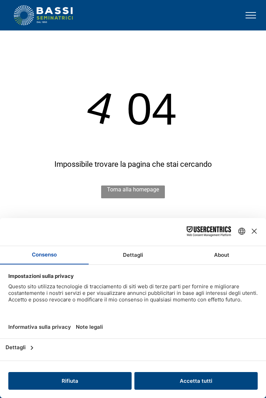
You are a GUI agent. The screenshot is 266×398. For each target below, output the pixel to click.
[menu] (251, 15)
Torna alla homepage (133, 189)
